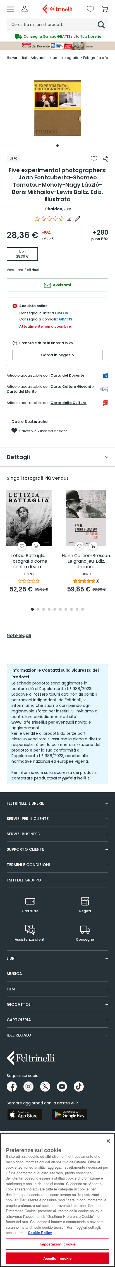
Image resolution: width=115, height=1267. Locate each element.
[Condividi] (105, 158)
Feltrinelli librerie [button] (25, 803)
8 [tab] (71, 610)
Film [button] (11, 989)
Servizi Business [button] (23, 834)
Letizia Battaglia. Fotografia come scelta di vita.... (28, 561)
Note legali (19, 636)
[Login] (25, 8)
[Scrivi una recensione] (77, 218)
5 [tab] (55, 610)
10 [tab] (82, 610)
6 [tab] (60, 610)
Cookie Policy (40, 1232)
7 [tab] (66, 610)
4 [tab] (49, 610)
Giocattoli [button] (19, 1004)
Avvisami (61, 285)
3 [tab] (43, 610)
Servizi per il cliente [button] (28, 818)
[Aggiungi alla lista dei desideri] (94, 158)
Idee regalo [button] (19, 1035)
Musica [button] (14, 973)
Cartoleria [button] (19, 1020)
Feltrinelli (33, 269)
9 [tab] (77, 610)
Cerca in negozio (57, 355)
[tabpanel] (57, 108)
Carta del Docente (67, 375)
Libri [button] (11, 958)
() (68, 219)
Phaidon (53, 209)
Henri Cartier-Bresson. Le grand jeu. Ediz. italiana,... (86, 561)
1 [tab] (57, 145)
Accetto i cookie (57, 1258)
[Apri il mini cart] (105, 9)
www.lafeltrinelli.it (29, 722)
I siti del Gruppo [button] (24, 880)
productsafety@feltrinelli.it (61, 778)
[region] (57, 1200)
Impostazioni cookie (57, 1244)
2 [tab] (38, 610)
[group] (57, 36)
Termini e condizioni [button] (28, 864)
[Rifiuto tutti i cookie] (108, 1141)
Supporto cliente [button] (25, 849)
